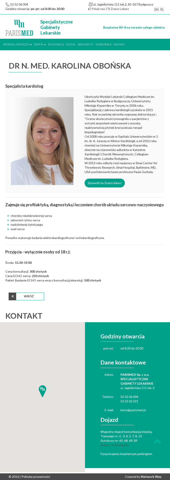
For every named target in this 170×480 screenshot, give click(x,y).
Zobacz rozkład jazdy (114, 445)
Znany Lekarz (119, 9)
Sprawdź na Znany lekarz (105, 183)
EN (156, 9)
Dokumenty (85, 44)
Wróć (29, 296)
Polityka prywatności (35, 476)
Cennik (70, 44)
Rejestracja (56, 44)
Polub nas (98, 9)
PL (162, 9)
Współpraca (103, 44)
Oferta (39, 44)
